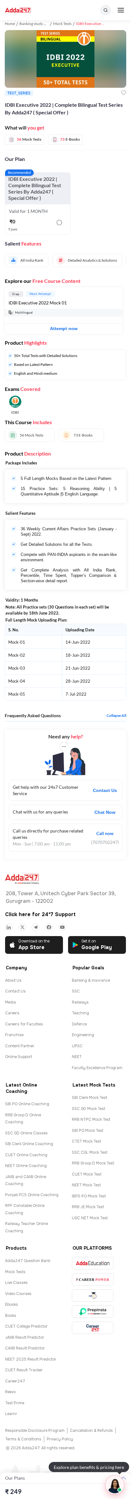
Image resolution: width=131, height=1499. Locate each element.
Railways (80, 1002)
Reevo (10, 1391)
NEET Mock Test (86, 1185)
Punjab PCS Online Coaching (32, 1194)
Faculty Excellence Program (97, 1067)
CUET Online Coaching (26, 1155)
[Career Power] (93, 1279)
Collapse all (116, 715)
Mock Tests (62, 23)
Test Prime (14, 1403)
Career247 (15, 1381)
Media (10, 1002)
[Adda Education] (93, 1263)
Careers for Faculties (24, 1024)
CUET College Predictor (26, 1326)
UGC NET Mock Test (90, 1218)
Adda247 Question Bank (27, 1260)
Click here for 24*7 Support (40, 914)
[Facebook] (49, 927)
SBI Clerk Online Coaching (29, 1143)
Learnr (11, 1413)
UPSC (77, 1046)
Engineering (83, 1034)
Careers (12, 1013)
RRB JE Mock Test (88, 1206)
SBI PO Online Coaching (27, 1104)
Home (10, 23)
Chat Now (104, 812)
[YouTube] (62, 927)
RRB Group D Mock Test (93, 1163)
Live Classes (16, 1282)
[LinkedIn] (9, 927)
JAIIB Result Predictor (24, 1337)
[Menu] (121, 10)
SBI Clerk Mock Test (89, 1097)
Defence (79, 1024)
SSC (76, 991)
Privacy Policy (60, 1439)
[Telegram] (35, 927)
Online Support (18, 1056)
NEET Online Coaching (26, 1165)
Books (10, 1315)
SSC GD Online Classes (26, 1133)
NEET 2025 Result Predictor (30, 1359)
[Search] (105, 10)
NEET (77, 1056)
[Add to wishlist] (123, 92)
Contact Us (105, 790)
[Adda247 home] (18, 10)
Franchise (14, 1034)
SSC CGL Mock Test (89, 1152)
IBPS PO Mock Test (89, 1196)
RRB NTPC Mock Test (91, 1119)
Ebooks (11, 1304)
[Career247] (93, 1328)
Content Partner (19, 1046)
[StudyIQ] (93, 1295)
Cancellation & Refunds (91, 1430)
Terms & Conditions (23, 1439)
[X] (22, 927)
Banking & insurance (91, 980)
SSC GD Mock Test (88, 1108)
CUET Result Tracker (24, 1370)
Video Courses (18, 1293)
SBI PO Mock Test (87, 1130)
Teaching (80, 1013)
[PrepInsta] (93, 1311)
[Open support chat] (115, 1485)
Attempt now (64, 328)
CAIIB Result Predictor (25, 1348)
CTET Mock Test (86, 1141)
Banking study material (38, 23)
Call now (105, 833)
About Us (13, 980)
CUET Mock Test (86, 1174)
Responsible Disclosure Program (35, 1430)
